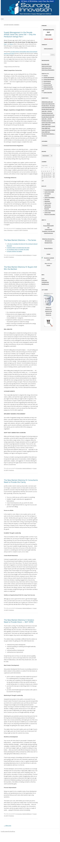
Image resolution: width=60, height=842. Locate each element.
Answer (48, 265)
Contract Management (49, 79)
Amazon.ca (48, 307)
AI (16, 255)
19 (46, 175)
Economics (24, 228)
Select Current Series (47, 66)
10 (42, 173)
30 (53, 176)
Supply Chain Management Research (47, 206)
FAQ (48, 227)
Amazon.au (48, 315)
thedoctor (25, 230)
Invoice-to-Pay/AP (48, 85)
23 (53, 175)
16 (53, 173)
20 (48, 175)
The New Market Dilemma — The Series (20, 240)
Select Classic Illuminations (48, 70)
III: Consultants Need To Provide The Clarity (18, 249)
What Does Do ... (48, 239)
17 (42, 175)
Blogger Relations (48, 248)
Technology (10, 230)
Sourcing (46, 75)
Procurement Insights (49, 190)
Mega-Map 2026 (45, 64)
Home (2, 19)
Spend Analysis (47, 81)
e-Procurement (47, 83)
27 (48, 176)
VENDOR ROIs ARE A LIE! (47, 102)
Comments (45, 282)
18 (44, 175)
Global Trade (30, 228)
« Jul (43, 180)
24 (42, 176)
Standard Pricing (48, 242)
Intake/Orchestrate (48, 87)
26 (46, 176)
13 (48, 173)
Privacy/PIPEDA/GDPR (48, 225)
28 (50, 176)
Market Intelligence (26, 255)
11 (44, 173)
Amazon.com (48, 309)
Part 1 (5, 44)
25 (44, 176)
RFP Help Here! (48, 240)
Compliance (18, 228)
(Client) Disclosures (48, 233)
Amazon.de (48, 313)
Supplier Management (49, 77)
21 (50, 175)
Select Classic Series (46, 68)
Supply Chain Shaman (49, 210)
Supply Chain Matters (49, 197)
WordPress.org (45, 284)
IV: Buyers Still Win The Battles (14, 251)
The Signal (46, 199)
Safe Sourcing (47, 203)
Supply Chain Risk (48, 92)
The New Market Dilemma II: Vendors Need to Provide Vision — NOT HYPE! (19, 621)
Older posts (7, 825)
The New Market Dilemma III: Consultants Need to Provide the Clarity (21, 481)
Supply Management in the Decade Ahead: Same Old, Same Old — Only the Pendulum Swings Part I (20, 34)
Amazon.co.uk (48, 311)
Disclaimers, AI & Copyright (48, 231)
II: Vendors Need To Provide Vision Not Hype (18, 247)
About (48, 223)
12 (46, 173)
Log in (43, 278)
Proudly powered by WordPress (8, 831)
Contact (48, 254)
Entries (44, 280)
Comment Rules (48, 229)
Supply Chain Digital (49, 191)
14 (50, 173)
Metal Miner (47, 201)
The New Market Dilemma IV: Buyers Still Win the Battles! (20, 268)
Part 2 (11, 44)
